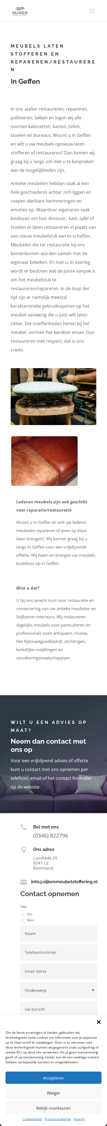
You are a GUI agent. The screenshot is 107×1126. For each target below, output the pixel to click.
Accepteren (53, 1078)
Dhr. (30, 914)
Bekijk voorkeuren (53, 1108)
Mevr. (31, 920)
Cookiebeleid (32, 1119)
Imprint (79, 1119)
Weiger (53, 1093)
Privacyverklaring (58, 1119)
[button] (99, 1022)
